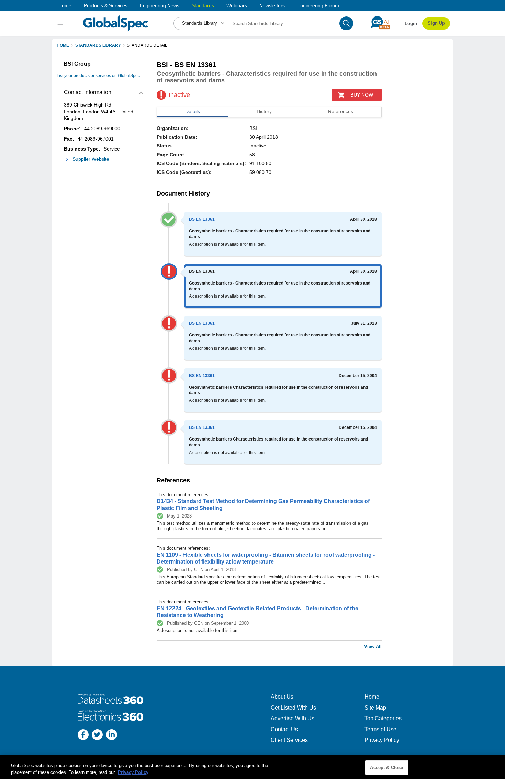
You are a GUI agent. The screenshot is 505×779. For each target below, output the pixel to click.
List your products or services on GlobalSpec (98, 75)
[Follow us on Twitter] (97, 735)
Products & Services (105, 5)
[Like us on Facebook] (83, 735)
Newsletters (272, 5)
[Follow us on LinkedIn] (111, 735)
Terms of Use (380, 729)
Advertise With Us (292, 718)
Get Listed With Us (293, 708)
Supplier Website (90, 159)
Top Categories (383, 718)
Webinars (236, 5)
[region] (252, 767)
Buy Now (361, 95)
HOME (63, 45)
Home (64, 5)
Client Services (289, 740)
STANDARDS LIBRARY (98, 45)
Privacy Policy (381, 740)
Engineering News (159, 5)
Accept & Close (386, 767)
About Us (282, 697)
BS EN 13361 (202, 219)
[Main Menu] (61, 23)
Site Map (375, 708)
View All (373, 646)
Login (411, 23)
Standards (203, 5)
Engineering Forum (318, 5)
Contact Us (284, 729)
